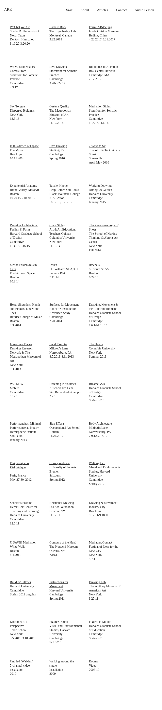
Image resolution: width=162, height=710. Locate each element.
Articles (102, 10)
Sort (69, 10)
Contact (121, 10)
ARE (8, 9)
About (84, 10)
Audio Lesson (144, 10)
